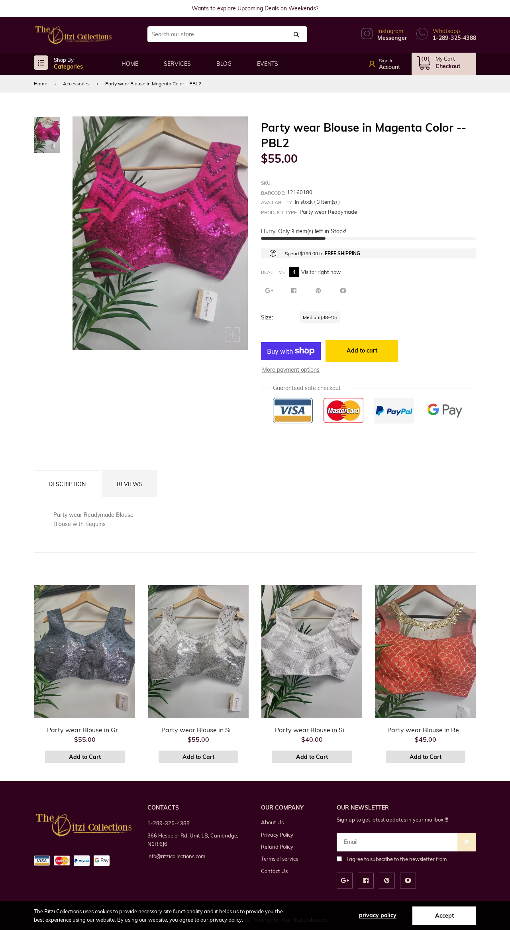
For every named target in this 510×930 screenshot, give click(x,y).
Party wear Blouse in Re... (425, 730)
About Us (272, 822)
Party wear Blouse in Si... (198, 730)
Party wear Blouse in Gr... (85, 730)
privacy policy (377, 915)
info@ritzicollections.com (176, 856)
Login (393, 61)
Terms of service (279, 858)
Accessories (76, 84)
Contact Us (274, 871)
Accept (444, 915)
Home (40, 84)
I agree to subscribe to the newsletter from (397, 859)
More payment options (291, 369)
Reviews (130, 484)
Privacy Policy (277, 834)
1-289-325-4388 (168, 823)
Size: (267, 317)
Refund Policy (277, 846)
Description (67, 484)
